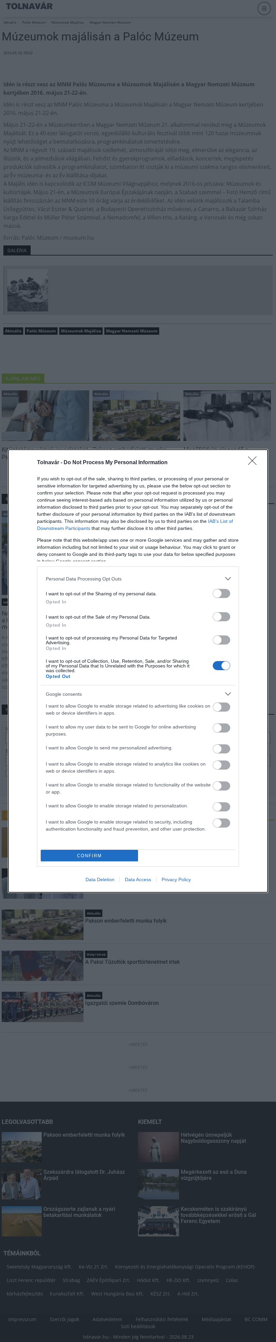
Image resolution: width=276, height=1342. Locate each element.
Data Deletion (99, 879)
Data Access (138, 879)
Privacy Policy (176, 879)
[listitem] (138, 578)
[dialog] (138, 671)
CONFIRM (89, 855)
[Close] (254, 462)
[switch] (221, 593)
